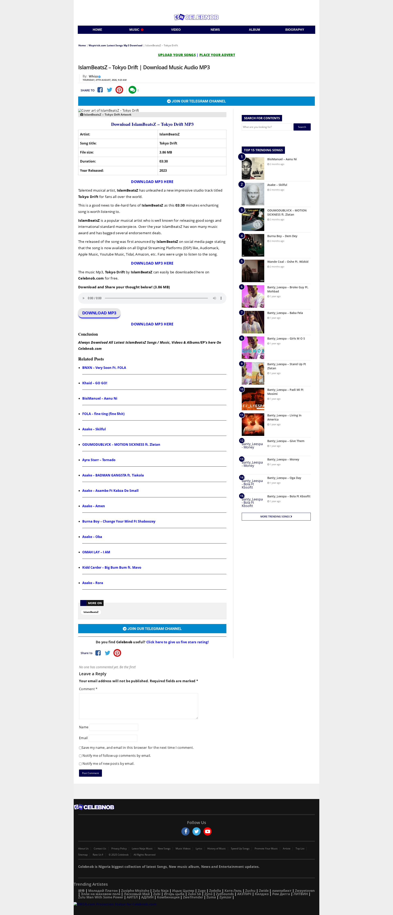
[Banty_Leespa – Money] (253, 465)
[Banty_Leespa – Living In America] (253, 424)
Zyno (208, 894)
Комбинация (168, 897)
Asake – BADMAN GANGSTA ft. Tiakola (113, 475)
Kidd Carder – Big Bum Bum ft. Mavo (111, 567)
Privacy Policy (119, 848)
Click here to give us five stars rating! (177, 642)
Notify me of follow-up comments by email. (116, 755)
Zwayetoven (305, 890)
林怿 (81, 890)
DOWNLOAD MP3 (99, 313)
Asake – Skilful (94, 429)
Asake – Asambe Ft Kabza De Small (110, 490)
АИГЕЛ (132, 897)
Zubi (156, 894)
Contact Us (100, 848)
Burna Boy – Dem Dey (282, 236)
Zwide (264, 890)
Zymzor (225, 897)
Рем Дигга (281, 894)
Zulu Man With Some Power (100, 897)
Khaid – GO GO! (94, 383)
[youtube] (207, 831)
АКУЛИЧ (244, 894)
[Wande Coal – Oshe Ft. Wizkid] (253, 271)
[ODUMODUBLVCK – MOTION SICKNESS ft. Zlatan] (253, 219)
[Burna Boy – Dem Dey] (253, 245)
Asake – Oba (92, 536)
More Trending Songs (275, 516)
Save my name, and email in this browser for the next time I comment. (138, 747)
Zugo (202, 890)
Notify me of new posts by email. (108, 763)
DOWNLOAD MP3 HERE (152, 181)
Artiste (286, 848)
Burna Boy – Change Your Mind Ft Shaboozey (118, 521)
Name (83, 727)
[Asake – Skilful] (253, 194)
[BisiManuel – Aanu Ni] (253, 168)
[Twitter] (109, 90)
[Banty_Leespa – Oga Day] (253, 483)
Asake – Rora (92, 583)
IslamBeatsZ (91, 612)
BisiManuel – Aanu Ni (99, 398)
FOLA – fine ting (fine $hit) (103, 413)
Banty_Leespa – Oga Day (284, 478)
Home (82, 45)
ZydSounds (225, 894)
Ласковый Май (137, 894)
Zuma (211, 897)
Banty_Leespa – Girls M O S (286, 338)
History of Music (216, 848)
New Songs (164, 848)
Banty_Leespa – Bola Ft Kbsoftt (289, 496)
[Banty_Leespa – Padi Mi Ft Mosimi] (253, 399)
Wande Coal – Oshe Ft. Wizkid (287, 262)
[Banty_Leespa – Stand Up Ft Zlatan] (253, 373)
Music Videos (183, 848)
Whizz (93, 76)
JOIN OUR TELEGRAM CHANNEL (198, 101)
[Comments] (132, 90)
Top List (300, 848)
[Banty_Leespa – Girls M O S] (253, 347)
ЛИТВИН (301, 894)
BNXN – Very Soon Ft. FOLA (104, 367)
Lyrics (199, 848)
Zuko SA (194, 894)
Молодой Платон (103, 890)
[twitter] (196, 831)
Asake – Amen (93, 506)
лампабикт (281, 890)
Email (83, 737)
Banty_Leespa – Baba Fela (285, 313)
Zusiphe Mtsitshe (135, 890)
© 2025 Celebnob (119, 854)
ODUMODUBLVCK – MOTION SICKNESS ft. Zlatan (121, 444)
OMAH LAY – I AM (96, 552)
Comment (88, 689)
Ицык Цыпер (183, 890)
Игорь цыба (174, 894)
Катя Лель (233, 890)
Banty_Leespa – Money (283, 459)
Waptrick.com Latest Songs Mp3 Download (115, 45)
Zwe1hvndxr (193, 897)
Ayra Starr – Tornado (98, 460)
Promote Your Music (266, 848)
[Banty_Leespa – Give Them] (253, 446)
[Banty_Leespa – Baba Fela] (253, 322)
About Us (83, 848)
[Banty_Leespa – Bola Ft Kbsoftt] (253, 502)
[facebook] (185, 831)
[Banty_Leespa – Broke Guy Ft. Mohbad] (253, 296)
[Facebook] (100, 90)
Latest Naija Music (142, 848)
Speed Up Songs (240, 848)
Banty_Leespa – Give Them (285, 441)
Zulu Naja (161, 890)
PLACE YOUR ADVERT (217, 55)
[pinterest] (119, 90)
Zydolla (215, 890)
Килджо (262, 894)
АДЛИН (147, 897)
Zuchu (250, 890)
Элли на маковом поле (100, 894)
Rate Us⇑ (98, 854)
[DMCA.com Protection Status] (196, 904)
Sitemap (83, 854)
